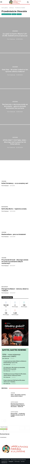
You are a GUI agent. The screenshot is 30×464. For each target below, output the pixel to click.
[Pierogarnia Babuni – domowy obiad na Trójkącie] (15, 277)
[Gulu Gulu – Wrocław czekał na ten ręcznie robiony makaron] (15, 71)
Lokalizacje (11, 7)
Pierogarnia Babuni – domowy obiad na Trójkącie (15, 289)
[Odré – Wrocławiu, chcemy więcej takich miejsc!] (6, 395)
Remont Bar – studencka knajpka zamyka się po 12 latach (18, 415)
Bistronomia (5, 206)
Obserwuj (15, 301)
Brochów (19, 14)
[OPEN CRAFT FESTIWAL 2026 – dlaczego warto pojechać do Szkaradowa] (15, 142)
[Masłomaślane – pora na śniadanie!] (15, 222)
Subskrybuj (15, 309)
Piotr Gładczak (5, 185)
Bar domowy (5, 286)
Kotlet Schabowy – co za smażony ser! (15, 183)
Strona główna (5, 7)
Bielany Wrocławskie (6, 14)
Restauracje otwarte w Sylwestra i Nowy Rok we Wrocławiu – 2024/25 (18, 405)
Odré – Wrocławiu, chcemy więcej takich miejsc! (18, 395)
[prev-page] (2, 421)
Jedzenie (15, 31)
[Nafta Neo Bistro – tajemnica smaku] (15, 197)
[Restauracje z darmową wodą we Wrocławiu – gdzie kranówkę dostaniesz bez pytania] (15, 106)
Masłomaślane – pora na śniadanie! (14, 234)
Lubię (6, 301)
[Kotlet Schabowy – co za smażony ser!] (15, 171)
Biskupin (14, 14)
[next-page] (5, 421)
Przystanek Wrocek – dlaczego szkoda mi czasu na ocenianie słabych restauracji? (15, 261)
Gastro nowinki (14, 402)
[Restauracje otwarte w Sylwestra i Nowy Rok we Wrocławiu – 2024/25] (6, 404)
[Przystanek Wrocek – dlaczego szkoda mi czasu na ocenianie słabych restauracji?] (15, 248)
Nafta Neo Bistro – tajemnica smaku (14, 209)
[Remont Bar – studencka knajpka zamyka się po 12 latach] (6, 414)
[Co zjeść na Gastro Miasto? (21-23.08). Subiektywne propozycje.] (15, 35)
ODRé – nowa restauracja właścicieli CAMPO (11, 355)
